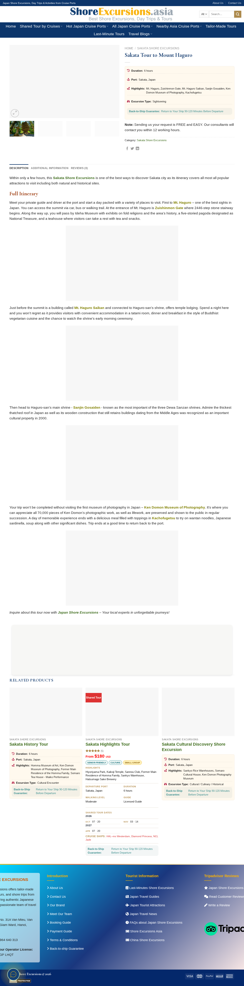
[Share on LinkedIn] (137, 149)
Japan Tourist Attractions (147, 905)
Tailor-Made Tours (221, 26)
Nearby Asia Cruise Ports (177, 26)
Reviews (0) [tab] (79, 168)
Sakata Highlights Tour (108, 744)
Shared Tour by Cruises (40, 26)
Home (11, 26)
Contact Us (234, 2)
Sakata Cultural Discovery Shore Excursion (193, 747)
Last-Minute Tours (109, 34)
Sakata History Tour (28, 744)
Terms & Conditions (63, 940)
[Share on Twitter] (132, 149)
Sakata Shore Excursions (158, 48)
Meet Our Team (60, 914)
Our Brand (57, 905)
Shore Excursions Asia (145, 931)
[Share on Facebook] (127, 149)
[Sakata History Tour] (45, 712)
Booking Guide (60, 922)
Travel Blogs (139, 34)
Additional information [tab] (49, 168)
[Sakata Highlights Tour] (122, 712)
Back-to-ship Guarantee (66, 948)
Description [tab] (18, 168)
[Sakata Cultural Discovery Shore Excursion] (198, 712)
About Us (218, 2)
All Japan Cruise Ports (131, 26)
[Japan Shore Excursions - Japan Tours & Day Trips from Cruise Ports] (122, 14)
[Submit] (237, 14)
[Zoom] (15, 113)
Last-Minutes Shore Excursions (151, 888)
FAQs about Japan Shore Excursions (155, 922)
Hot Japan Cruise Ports (86, 26)
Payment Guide (60, 931)
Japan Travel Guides (144, 896)
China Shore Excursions (147, 940)
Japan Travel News (143, 914)
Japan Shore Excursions (78, 612)
